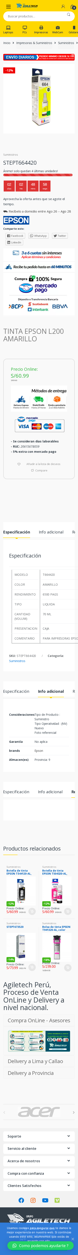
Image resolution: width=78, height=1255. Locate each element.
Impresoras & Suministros (34, 43)
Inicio (6, 43)
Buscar (68, 16)
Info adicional (51, 532)
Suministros (66, 43)
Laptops (8, 32)
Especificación (16, 532)
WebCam (57, 32)
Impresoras (41, 32)
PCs (25, 32)
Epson (38, 751)
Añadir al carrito (32, 911)
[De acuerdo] (72, 1239)
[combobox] (32, 16)
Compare (41, 470)
